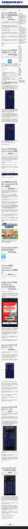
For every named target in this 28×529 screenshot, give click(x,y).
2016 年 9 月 (20, 56)
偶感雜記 (19, 68)
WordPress (16, 527)
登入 (19, 79)
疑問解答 (19, 73)
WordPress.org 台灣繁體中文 (22, 82)
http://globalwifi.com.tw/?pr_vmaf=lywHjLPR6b (9, 241)
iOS (18, 67)
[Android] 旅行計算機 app (22, 33)
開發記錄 (13, 19)
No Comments (16, 20)
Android (9, 19)
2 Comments (16, 289)
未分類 (19, 72)
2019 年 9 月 (20, 51)
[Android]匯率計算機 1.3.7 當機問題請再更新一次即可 (9, 15)
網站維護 (19, 74)
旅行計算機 (5, 293)
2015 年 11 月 (20, 59)
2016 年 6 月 (20, 57)
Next (12, 524)
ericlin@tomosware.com (4, 142)
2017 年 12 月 (20, 52)
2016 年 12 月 (20, 55)
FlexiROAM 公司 (7, 328)
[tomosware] (12, 2)
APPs (3, 4)
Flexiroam (2, 334)
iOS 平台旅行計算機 (9, 336)
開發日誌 (5, 4)
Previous (7, 524)
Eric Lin (6, 19)
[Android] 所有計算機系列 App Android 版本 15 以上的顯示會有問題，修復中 (22, 21)
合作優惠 (13, 188)
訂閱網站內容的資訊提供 (21, 80)
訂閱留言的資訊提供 (21, 81)
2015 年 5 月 (20, 60)
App (11, 19)
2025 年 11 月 (20, 47)
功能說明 (13, 54)
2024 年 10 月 (20, 48)
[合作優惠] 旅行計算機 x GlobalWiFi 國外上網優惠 (9, 184)
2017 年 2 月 (20, 54)
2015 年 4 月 (20, 61)
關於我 (8, 4)
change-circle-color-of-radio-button (11, 164)
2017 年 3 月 (20, 53)
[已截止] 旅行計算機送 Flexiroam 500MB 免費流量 (9, 284)
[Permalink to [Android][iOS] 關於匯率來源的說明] (3, 254)
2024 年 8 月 (20, 49)
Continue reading (3, 277)
